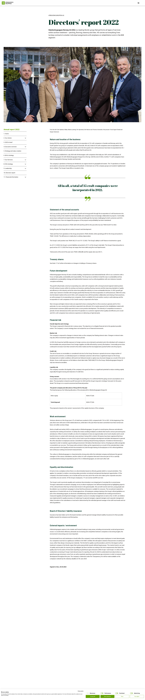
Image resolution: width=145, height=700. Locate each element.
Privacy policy (80, 691)
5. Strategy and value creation (12, 151)
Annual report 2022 (11, 129)
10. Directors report (9, 173)
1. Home (6, 133)
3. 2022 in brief (8, 142)
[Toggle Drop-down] (14, 138)
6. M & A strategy (9, 155)
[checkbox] (87, 693)
